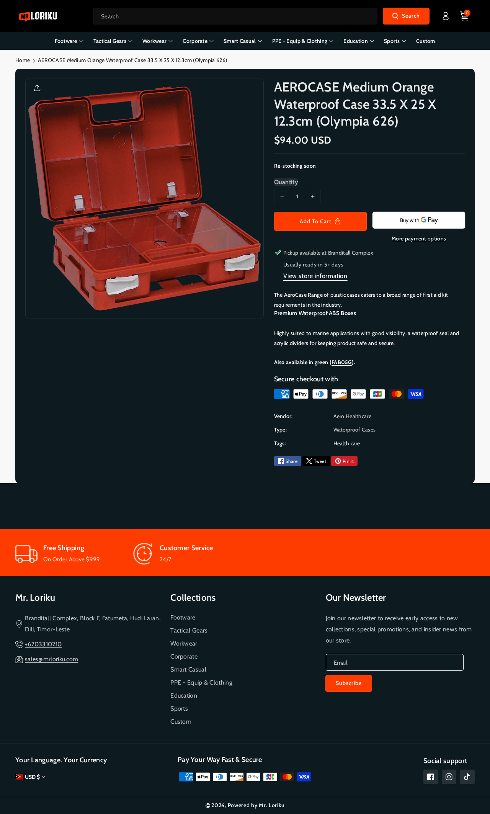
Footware (182, 617)
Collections (193, 597)
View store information (315, 276)
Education (183, 695)
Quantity (286, 182)
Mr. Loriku (35, 597)
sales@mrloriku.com (51, 659)
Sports (179, 708)
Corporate (184, 656)
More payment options (419, 238)
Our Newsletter (356, 597)
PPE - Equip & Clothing (201, 682)
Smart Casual (188, 669)
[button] (464, 16)
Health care (346, 443)
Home (22, 60)
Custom (180, 721)
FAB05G (342, 362)
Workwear (183, 643)
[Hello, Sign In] (445, 16)
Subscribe (349, 683)
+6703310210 (43, 644)
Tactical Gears (188, 630)
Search (411, 15)
